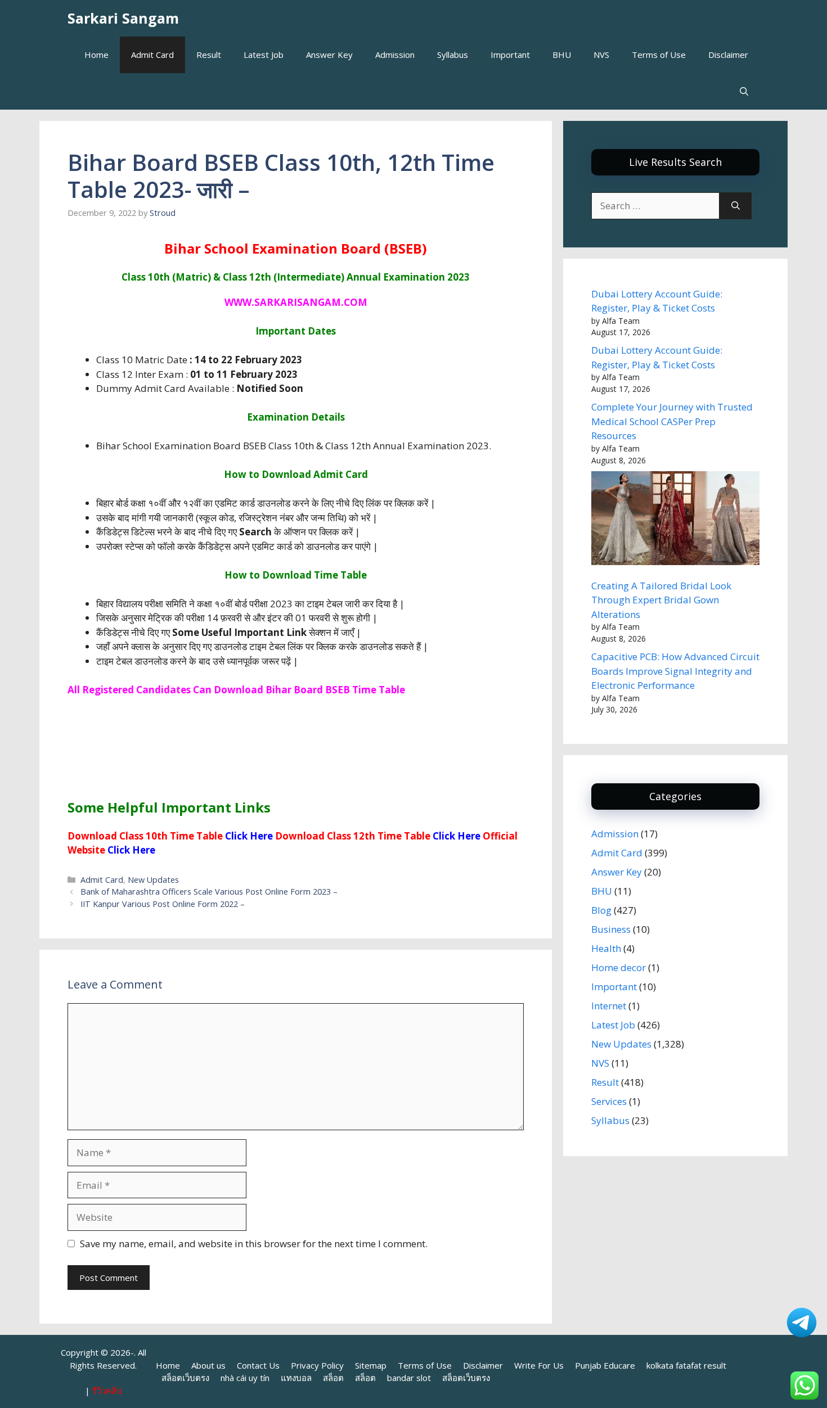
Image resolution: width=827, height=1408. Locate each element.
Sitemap (370, 1365)
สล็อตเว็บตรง (185, 1377)
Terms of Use (659, 54)
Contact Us (258, 1365)
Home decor (618, 967)
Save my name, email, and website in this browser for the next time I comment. (254, 1243)
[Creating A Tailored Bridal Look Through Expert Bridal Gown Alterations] (675, 520)
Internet (608, 1005)
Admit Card (152, 54)
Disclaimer (728, 54)
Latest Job (264, 54)
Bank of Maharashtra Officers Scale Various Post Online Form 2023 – (209, 891)
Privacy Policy (317, 1365)
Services (609, 1101)
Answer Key (329, 54)
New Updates (153, 879)
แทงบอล (296, 1377)
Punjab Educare (605, 1365)
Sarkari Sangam (123, 18)
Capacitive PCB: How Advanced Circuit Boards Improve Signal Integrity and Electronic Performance (675, 671)
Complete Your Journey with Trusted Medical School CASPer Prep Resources (672, 421)
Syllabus (452, 54)
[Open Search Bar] (744, 91)
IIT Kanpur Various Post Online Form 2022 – (162, 904)
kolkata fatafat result (686, 1365)
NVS (601, 54)
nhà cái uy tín (245, 1377)
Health (606, 948)
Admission (395, 54)
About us (208, 1365)
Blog (601, 910)
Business (611, 929)
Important (510, 54)
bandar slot (409, 1377)
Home (96, 54)
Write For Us (539, 1365)
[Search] (736, 205)
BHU (561, 54)
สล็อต (333, 1377)
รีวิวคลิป (107, 1390)
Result (208, 54)
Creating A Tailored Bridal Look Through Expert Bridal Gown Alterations (661, 600)
